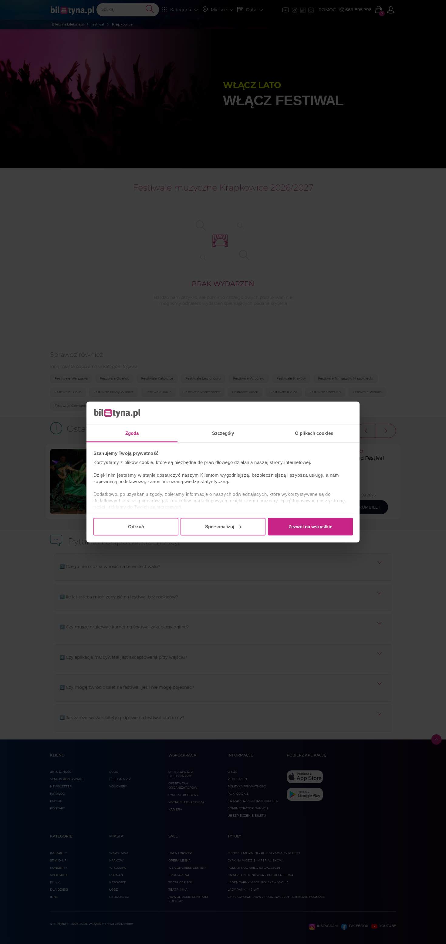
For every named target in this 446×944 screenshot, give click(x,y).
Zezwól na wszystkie (310, 526)
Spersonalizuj (219, 526)
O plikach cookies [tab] (314, 433)
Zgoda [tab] (132, 433)
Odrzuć (136, 526)
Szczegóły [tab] (223, 433)
